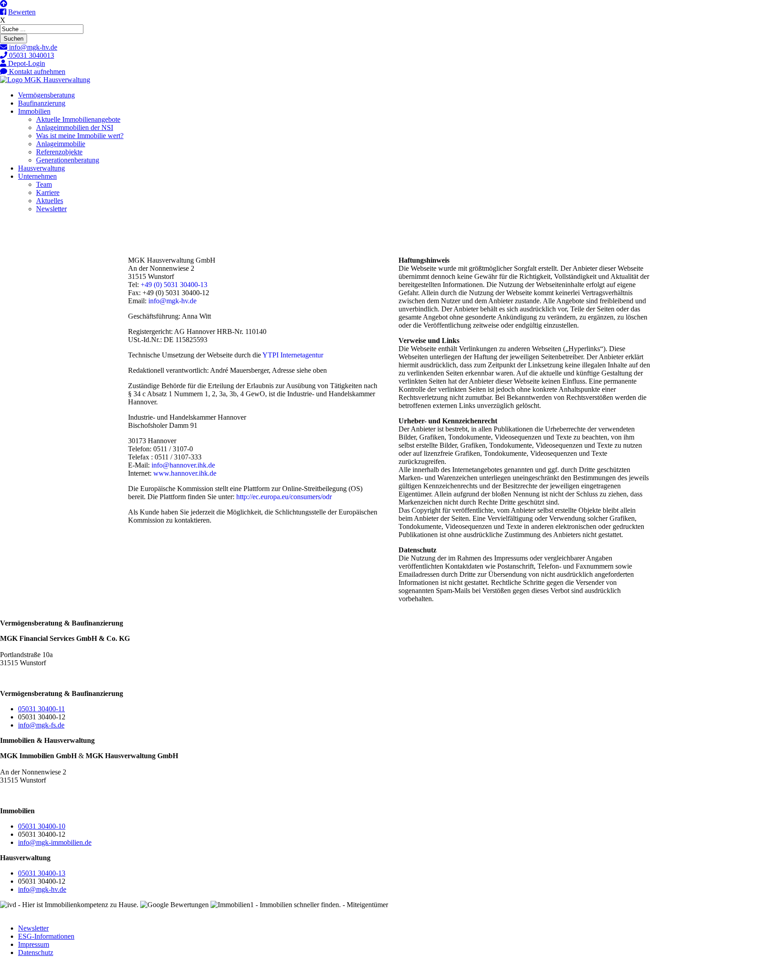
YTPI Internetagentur (292, 355)
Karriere (48, 192)
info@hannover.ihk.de (183, 465)
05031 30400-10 (41, 826)
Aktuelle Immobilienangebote (78, 119)
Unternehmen (37, 176)
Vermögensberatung (46, 95)
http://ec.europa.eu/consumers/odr (284, 497)
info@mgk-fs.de (41, 725)
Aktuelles (49, 200)
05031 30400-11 (41, 709)
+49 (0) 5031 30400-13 (174, 284)
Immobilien (34, 111)
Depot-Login (25, 63)
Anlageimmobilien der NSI (74, 127)
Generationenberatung (67, 160)
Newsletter (51, 209)
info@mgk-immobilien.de (55, 842)
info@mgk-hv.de (32, 47)
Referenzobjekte (59, 152)
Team (44, 184)
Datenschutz (35, 952)
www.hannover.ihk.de (184, 473)
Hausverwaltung (41, 168)
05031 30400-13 (41, 873)
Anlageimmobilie (60, 144)
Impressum (33, 944)
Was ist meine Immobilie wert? (80, 135)
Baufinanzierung (41, 103)
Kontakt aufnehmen (36, 71)
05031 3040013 (30, 55)
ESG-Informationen (46, 936)
